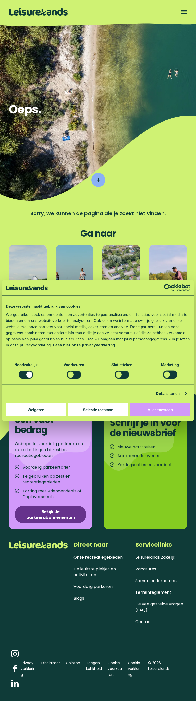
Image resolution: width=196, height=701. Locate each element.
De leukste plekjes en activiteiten (95, 572)
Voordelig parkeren (93, 586)
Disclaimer (50, 662)
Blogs (79, 598)
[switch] (74, 375)
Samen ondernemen (156, 581)
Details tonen (168, 393)
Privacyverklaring (28, 668)
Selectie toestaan (98, 409)
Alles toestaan (160, 409)
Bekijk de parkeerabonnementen (50, 514)
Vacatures (145, 569)
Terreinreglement (153, 592)
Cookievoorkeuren (115, 668)
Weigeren (36, 409)
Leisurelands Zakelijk (155, 557)
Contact (143, 622)
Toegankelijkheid (94, 665)
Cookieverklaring (135, 668)
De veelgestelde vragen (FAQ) (159, 607)
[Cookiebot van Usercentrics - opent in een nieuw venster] (167, 288)
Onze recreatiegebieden (98, 557)
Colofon (73, 662)
